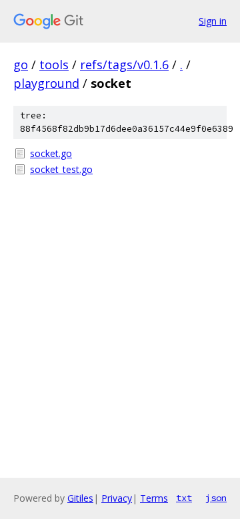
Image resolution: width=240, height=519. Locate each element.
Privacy (116, 498)
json (216, 498)
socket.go (51, 153)
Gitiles (80, 498)
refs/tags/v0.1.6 (124, 65)
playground (46, 83)
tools (54, 65)
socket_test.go (61, 169)
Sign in (213, 21)
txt (184, 498)
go (20, 65)
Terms (154, 498)
